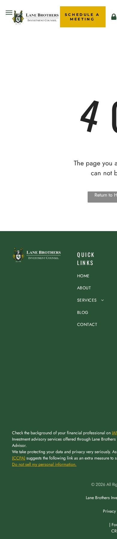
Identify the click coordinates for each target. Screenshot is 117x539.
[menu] (9, 13)
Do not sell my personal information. (44, 464)
